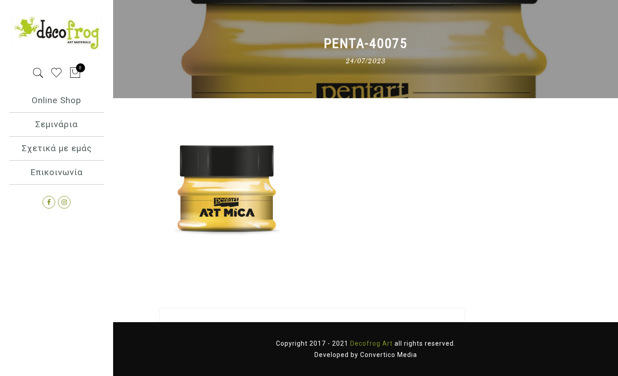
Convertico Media (388, 354)
